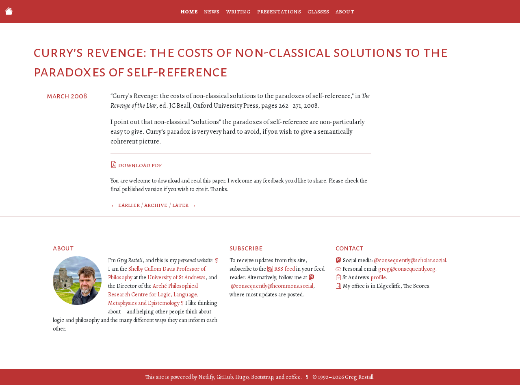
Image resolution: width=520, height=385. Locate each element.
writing (238, 11)
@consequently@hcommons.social (272, 286)
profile (378, 277)
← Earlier (125, 204)
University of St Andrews (176, 277)
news (211, 11)
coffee (293, 377)
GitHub (224, 377)
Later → (184, 204)
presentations (279, 11)
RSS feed (284, 269)
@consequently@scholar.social (410, 260)
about (345, 11)
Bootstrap (262, 377)
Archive (156, 204)
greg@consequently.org (407, 269)
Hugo (241, 377)
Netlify (206, 377)
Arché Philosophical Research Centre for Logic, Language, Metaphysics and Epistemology (153, 294)
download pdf (139, 165)
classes (318, 11)
